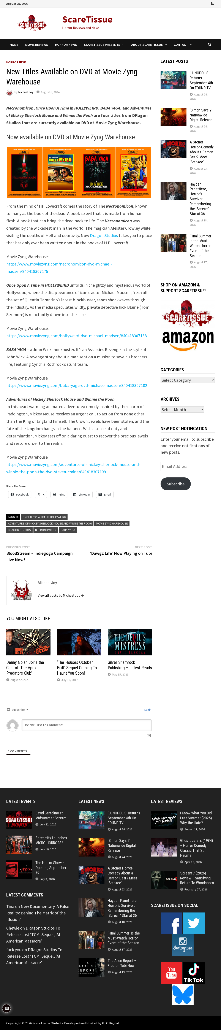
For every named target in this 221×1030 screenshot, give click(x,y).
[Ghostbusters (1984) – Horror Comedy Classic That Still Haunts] (164, 841)
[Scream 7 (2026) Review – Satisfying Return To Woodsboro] (164, 874)
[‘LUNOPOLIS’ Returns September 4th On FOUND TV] (173, 73)
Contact (181, 44)
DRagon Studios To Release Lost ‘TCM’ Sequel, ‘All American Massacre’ (34, 934)
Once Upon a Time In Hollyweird (44, 517)
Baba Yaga (68, 530)
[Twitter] (201, 3)
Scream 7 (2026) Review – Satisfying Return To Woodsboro (197, 878)
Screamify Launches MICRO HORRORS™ (51, 840)
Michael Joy (25, 92)
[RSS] (212, 3)
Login (147, 710)
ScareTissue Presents (102, 44)
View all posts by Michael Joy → (61, 595)
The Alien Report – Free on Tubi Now (122, 963)
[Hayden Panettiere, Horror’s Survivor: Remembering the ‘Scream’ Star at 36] (173, 185)
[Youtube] (195, 3)
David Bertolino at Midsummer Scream (50, 815)
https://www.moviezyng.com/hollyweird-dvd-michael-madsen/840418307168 (76, 335)
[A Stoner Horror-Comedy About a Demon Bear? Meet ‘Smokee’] (173, 143)
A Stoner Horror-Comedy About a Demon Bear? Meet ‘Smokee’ (202, 152)
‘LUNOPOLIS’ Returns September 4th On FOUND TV (201, 80)
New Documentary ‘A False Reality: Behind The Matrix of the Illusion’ (37, 913)
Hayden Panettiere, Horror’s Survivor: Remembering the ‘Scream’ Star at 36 (200, 199)
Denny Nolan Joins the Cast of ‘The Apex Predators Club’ (25, 668)
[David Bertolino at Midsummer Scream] (19, 814)
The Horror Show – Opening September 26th (50, 867)
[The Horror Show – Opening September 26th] (19, 863)
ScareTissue (87, 19)
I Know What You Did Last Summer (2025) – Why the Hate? (197, 818)
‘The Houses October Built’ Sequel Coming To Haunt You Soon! (77, 668)
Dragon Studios (104, 235)
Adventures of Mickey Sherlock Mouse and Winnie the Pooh (50, 523)
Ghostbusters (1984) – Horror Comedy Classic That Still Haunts (196, 848)
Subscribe (176, 483)
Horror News (66, 44)
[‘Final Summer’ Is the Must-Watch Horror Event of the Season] (173, 237)
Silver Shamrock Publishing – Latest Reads (130, 665)
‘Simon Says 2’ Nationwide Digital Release (201, 115)
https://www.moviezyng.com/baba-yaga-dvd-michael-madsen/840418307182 (76, 385)
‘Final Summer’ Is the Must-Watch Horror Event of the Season (201, 246)
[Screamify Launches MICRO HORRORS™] (19, 838)
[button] (24, 173)
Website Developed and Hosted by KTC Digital (85, 1023)
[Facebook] (189, 3)
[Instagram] (207, 3)
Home (14, 44)
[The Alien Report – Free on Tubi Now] (91, 961)
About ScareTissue (147, 44)
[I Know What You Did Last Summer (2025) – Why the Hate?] (164, 814)
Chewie (12, 928)
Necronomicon (45, 530)
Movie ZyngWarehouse (112, 523)
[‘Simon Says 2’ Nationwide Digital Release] (173, 111)
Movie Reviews (36, 44)
